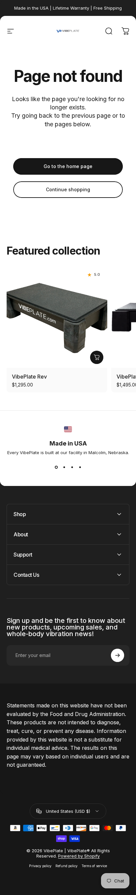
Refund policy (66, 866)
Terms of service (94, 866)
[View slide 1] (56, 467)
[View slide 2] (64, 467)
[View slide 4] (80, 467)
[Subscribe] (117, 655)
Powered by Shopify (79, 856)
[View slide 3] (72, 467)
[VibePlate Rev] (57, 317)
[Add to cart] (96, 357)
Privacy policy (40, 866)
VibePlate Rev (29, 376)
